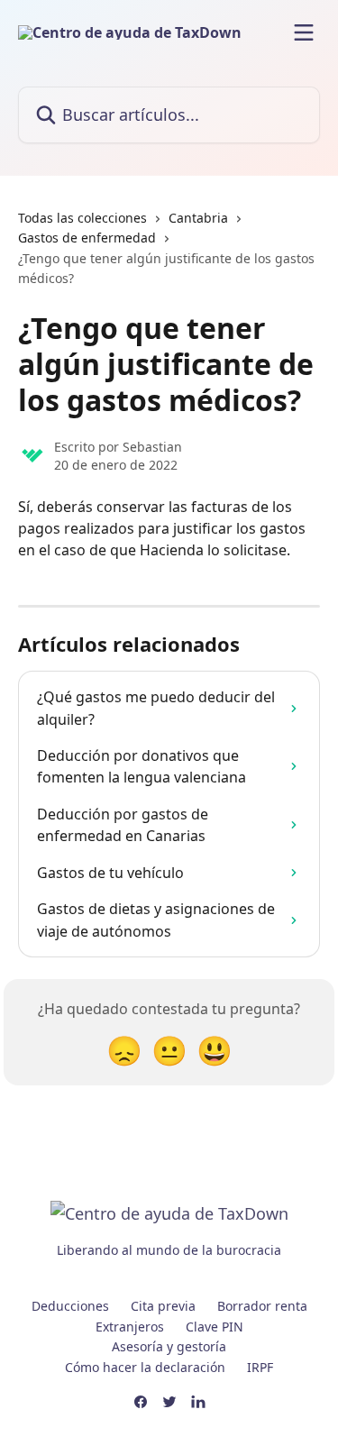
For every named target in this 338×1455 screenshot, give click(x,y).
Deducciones (70, 1305)
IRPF (260, 1367)
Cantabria (198, 217)
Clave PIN (214, 1326)
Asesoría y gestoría (169, 1346)
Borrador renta (262, 1305)
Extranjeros (130, 1326)
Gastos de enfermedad (87, 237)
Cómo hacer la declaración (145, 1367)
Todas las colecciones (82, 217)
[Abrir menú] (304, 32)
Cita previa (163, 1305)
